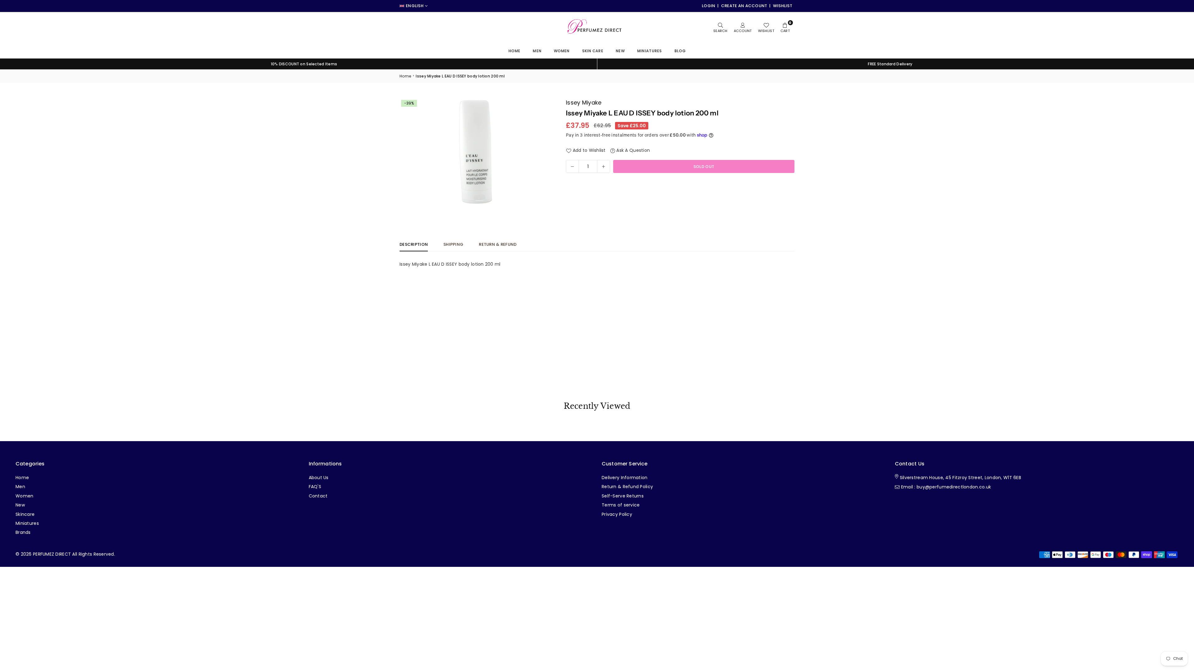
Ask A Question (632, 150)
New (620, 51)
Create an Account (744, 6)
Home (514, 51)
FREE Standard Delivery (890, 64)
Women (561, 51)
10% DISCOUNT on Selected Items (304, 64)
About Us (319, 477)
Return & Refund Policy (627, 486)
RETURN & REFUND (497, 244)
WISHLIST (782, 6)
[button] (543, 153)
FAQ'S (315, 486)
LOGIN (708, 6)
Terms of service (621, 505)
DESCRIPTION (414, 244)
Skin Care (593, 51)
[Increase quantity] (603, 166)
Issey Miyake (583, 102)
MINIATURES (649, 51)
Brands (23, 532)
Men (537, 51)
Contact (318, 496)
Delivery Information (625, 477)
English (414, 5)
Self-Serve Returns (623, 496)
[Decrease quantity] (572, 166)
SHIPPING (453, 244)
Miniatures (27, 523)
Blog (680, 51)
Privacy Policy (617, 514)
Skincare (25, 514)
